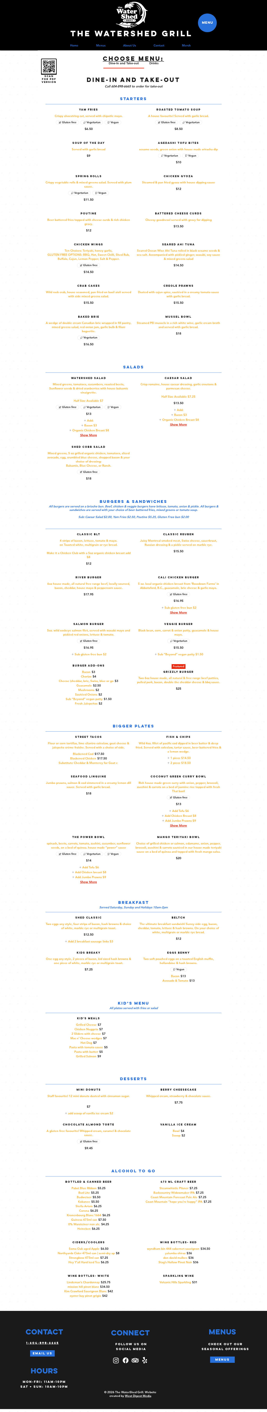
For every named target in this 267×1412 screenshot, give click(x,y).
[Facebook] (125, 1360)
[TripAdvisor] (135, 1360)
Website (150, 1392)
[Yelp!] (145, 1360)
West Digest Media (138, 1396)
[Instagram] (116, 1360)
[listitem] (88, 420)
